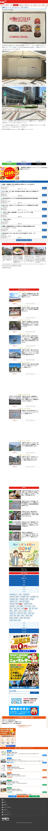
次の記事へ (38, 161)
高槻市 (11, 610)
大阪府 (12, 9)
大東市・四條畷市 (20, 606)
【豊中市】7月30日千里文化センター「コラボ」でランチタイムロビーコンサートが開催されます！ (30, 412)
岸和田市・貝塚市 (29, 615)
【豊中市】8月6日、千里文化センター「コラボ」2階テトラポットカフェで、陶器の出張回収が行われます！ (30, 458)
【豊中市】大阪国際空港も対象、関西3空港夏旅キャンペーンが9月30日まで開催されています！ (30, 295)
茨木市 (11, 608)
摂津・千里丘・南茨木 (33, 608)
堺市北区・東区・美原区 (21, 613)
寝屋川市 (15, 610)
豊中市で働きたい (19, 181)
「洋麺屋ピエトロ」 (39, 47)
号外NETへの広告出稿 (7, 807)
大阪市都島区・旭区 (34, 596)
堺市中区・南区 (31, 613)
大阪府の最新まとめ (13, 594)
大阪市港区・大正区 (13, 601)
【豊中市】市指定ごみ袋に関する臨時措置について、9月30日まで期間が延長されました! (30, 309)
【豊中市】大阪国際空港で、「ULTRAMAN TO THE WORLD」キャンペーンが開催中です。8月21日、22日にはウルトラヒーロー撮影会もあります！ (30, 535)
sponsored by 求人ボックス (28, 181)
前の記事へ (9, 161)
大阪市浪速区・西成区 (28, 603)
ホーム (4, 799)
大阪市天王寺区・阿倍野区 (24, 601)
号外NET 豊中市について (7, 814)
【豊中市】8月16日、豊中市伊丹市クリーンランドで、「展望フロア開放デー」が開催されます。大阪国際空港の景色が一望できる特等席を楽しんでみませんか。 (30, 339)
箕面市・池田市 (17, 608)
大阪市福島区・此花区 (25, 596)
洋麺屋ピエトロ (15, 265)
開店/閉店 (4, 267)
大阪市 (20, 594)
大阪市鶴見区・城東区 (14, 599)
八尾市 (30, 610)
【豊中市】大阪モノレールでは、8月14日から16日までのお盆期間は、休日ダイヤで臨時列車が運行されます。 (30, 444)
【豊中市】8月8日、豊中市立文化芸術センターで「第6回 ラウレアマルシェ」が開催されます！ (30, 366)
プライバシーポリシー (7, 812)
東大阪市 (25, 610)
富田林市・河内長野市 (14, 617)
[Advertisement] (24, 279)
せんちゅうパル (8, 265)
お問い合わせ (5, 809)
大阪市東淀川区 (26, 594)
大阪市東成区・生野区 (24, 599)
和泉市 (22, 615)
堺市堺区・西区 (13, 613)
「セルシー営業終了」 (13, 47)
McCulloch (9, 267)
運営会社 (4, 802)
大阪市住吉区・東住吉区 (16, 603)
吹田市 (33, 606)
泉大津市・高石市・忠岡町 (15, 615)
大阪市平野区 (12, 606)
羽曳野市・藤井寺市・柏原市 (15, 620)
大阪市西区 (32, 599)
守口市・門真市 (28, 606)
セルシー (3, 265)
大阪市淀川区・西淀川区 (14, 596)
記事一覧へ (24, 161)
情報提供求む (5, 804)
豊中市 (19, 265)
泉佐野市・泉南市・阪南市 (25, 617)
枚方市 (20, 610)
